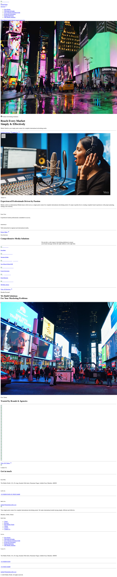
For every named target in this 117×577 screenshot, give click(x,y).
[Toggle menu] (1, 3)
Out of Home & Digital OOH (12, 540)
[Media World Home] (5, 1)
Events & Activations (10, 542)
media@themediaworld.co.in (8, 505)
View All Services (6, 289)
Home (2, 4)
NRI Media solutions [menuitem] (9, 17)
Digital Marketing (9, 544)
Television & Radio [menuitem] (9, 11)
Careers (17, 20)
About (5, 4)
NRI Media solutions (9, 545)
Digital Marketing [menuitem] (9, 15)
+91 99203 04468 (15, 494)
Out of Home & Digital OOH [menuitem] (12, 12)
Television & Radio (9, 539)
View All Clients (5, 463)
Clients (13, 20)
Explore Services (5, 132)
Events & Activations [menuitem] (10, 14)
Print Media (7, 537)
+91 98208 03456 (5, 494)
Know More (4, 232)
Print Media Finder (6, 20)
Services (3, 6)
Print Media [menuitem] (7, 9)
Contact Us (22, 20)
